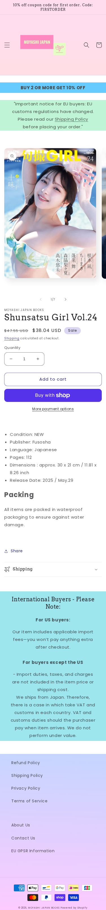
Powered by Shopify (74, 907)
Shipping (12, 338)
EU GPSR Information (33, 851)
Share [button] (17, 551)
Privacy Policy (25, 788)
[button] (7, 45)
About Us (20, 825)
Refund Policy (25, 763)
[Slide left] (40, 299)
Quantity (12, 347)
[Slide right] (65, 299)
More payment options (53, 408)
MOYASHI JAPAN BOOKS (43, 907)
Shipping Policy (71, 119)
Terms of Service (29, 801)
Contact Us (23, 838)
